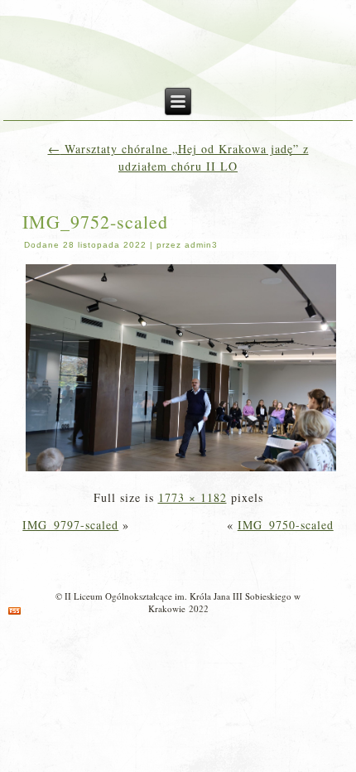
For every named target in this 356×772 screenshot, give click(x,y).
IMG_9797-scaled (70, 525)
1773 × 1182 (192, 497)
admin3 (201, 244)
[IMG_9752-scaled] (180, 470)
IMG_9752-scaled (95, 222)
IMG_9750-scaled (286, 525)
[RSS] (14, 611)
